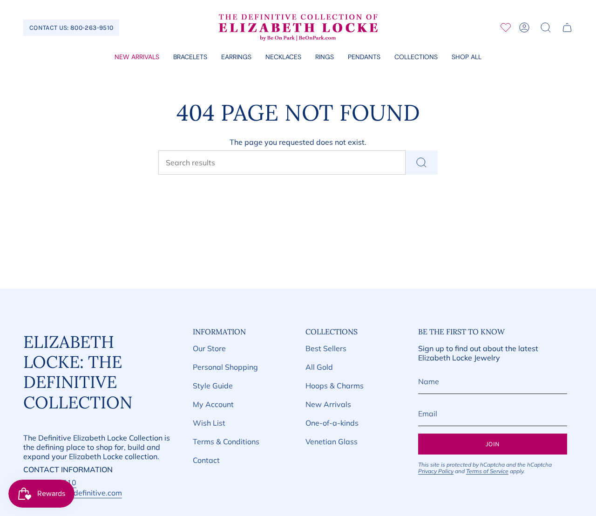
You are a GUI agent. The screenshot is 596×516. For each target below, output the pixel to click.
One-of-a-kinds (332, 423)
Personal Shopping (225, 367)
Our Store (209, 348)
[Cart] (567, 27)
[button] (190, 57)
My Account (213, 404)
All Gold (319, 367)
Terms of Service (487, 471)
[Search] (422, 162)
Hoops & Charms (334, 385)
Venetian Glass (331, 441)
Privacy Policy (436, 471)
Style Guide (213, 385)
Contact (206, 460)
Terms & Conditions (226, 441)
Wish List (209, 423)
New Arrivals (328, 404)
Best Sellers (325, 348)
